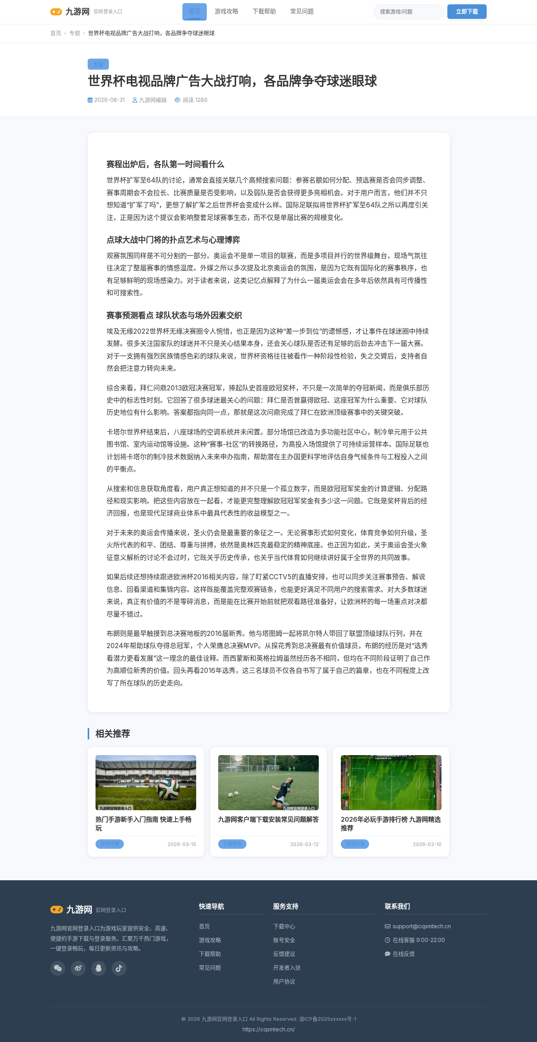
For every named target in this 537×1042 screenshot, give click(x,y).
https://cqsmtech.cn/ (269, 1029)
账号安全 (284, 940)
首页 (194, 11)
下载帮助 (264, 11)
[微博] (78, 968)
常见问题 (302, 11)
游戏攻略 (226, 11)
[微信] (57, 968)
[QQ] (98, 968)
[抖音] (119, 968)
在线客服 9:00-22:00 (419, 940)
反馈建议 (284, 953)
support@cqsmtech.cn (422, 926)
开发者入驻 (287, 967)
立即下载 (467, 11)
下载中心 (284, 926)
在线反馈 (404, 953)
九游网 (94, 12)
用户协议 (284, 981)
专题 (74, 33)
